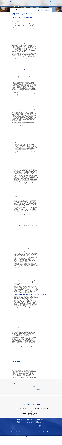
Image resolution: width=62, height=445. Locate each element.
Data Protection (38, 421)
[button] (49, 1)
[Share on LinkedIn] (47, 10)
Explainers (18, 423)
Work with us (19, 422)
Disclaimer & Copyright (30, 421)
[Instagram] (45, 431)
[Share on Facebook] (45, 10)
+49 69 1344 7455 (37, 389)
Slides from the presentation (21, 408)
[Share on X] (42, 10)
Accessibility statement (39, 425)
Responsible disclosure (30, 423)
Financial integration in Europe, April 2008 (42, 408)
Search (48, 1)
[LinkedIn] (43, 431)
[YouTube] (47, 431)
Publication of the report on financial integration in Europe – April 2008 (31, 414)
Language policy (38, 426)
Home (11, 6)
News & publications (15, 6)
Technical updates (29, 422)
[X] (42, 431)
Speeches (19, 6)
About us (18, 421)
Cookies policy (38, 424)
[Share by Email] (49, 10)
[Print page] (39, 10)
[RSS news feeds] (51, 431)
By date (22, 6)
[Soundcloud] (49, 431)
